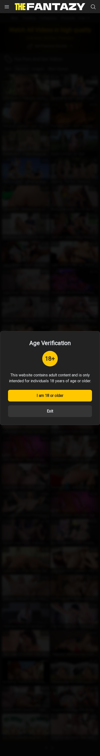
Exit (50, 411)
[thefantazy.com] (50, 6)
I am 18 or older (50, 395)
